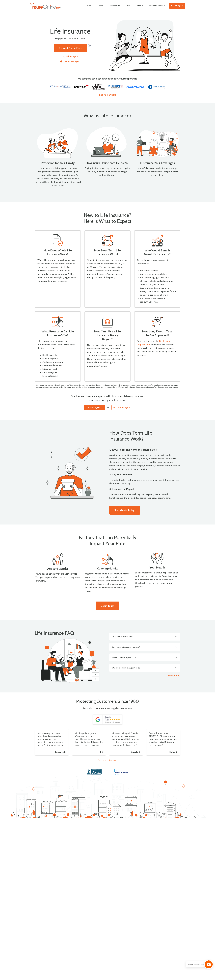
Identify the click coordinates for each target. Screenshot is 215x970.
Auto (89, 5)
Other (138, 5)
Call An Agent (177, 5)
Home (100, 5)
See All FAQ (174, 675)
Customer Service (155, 5)
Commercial (115, 5)
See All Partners (107, 94)
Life (128, 5)
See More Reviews (107, 760)
